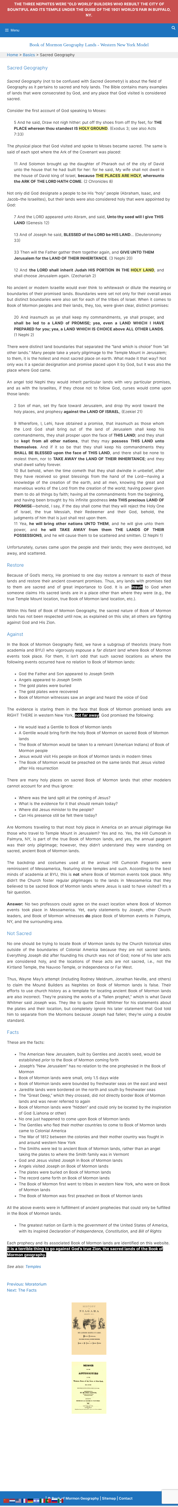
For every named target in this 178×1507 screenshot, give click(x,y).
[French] (25, 1500)
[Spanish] (61, 1500)
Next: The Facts (22, 1290)
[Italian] (43, 1500)
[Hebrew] (37, 1500)
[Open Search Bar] (173, 28)
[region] (89, 1328)
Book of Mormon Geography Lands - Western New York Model (89, 44)
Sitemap (109, 1498)
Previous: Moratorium (27, 1284)
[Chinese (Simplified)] (6, 1500)
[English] (19, 1500)
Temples (33, 1266)
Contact (126, 1498)
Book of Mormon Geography (75, 1498)
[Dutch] (13, 1500)
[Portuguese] (49, 1500)
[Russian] (55, 1500)
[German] (31, 1500)
